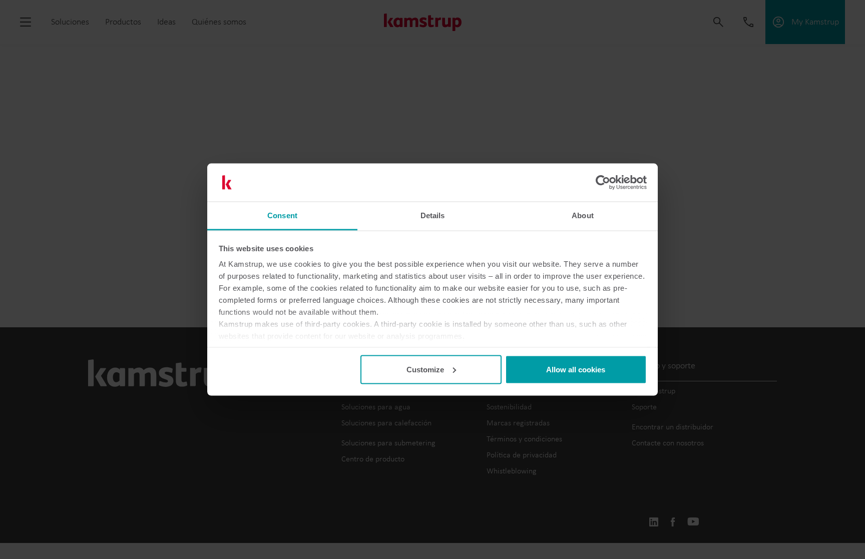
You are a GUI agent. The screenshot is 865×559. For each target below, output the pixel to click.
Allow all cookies (575, 369)
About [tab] (583, 215)
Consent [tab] (282, 215)
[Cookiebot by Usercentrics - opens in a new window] (603, 182)
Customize (425, 369)
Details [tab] (432, 215)
